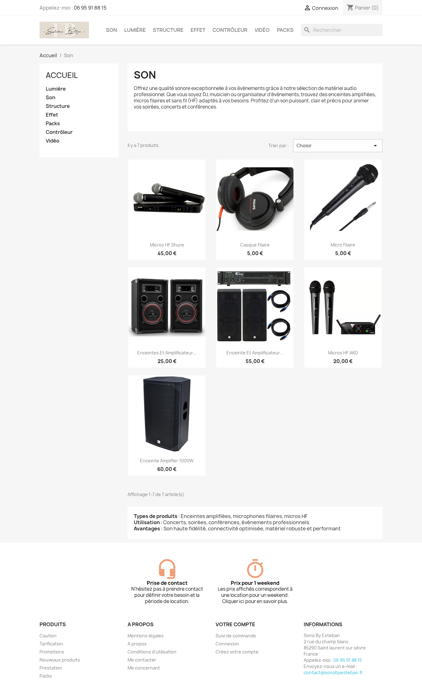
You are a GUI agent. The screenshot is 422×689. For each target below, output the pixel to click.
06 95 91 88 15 (90, 7)
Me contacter (142, 660)
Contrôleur (230, 30)
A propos (137, 644)
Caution (48, 636)
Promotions (52, 652)
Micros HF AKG (343, 353)
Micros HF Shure (167, 245)
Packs (285, 30)
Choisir (338, 145)
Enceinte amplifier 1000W (167, 461)
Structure (168, 30)
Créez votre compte (237, 652)
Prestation (51, 668)
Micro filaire (343, 245)
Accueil (62, 75)
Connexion (227, 644)
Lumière (135, 30)
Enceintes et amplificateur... (166, 353)
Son (111, 30)
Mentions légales (146, 636)
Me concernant (144, 668)
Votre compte (235, 624)
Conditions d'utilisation (152, 652)
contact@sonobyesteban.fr (333, 672)
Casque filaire (255, 245)
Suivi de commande (236, 636)
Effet (198, 30)
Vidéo (262, 30)
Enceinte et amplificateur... (254, 353)
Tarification (51, 644)
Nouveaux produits (60, 660)
